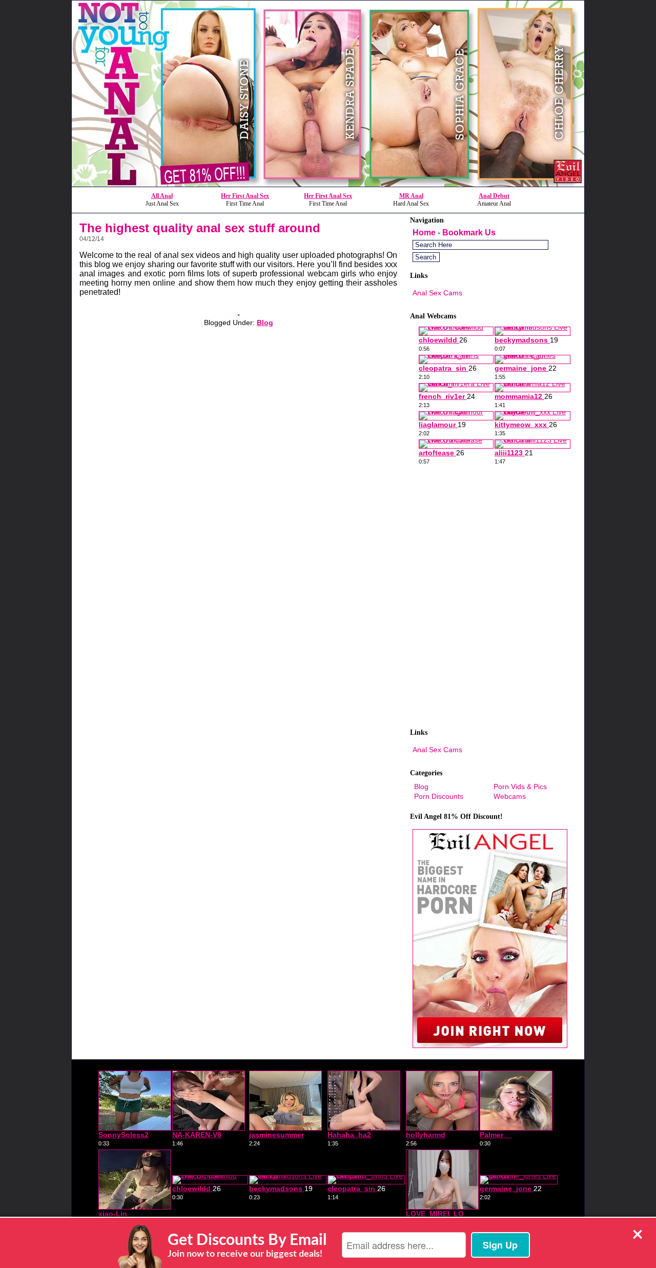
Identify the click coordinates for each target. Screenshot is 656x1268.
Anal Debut (494, 195)
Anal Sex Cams (437, 293)
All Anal (162, 195)
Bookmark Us (469, 232)
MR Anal (411, 195)
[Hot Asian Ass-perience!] (238, 313)
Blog (265, 322)
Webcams (510, 796)
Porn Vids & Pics (520, 786)
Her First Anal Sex (245, 195)
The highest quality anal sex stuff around (199, 228)
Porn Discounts (438, 796)
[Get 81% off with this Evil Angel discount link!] (328, 183)
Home (424, 232)
